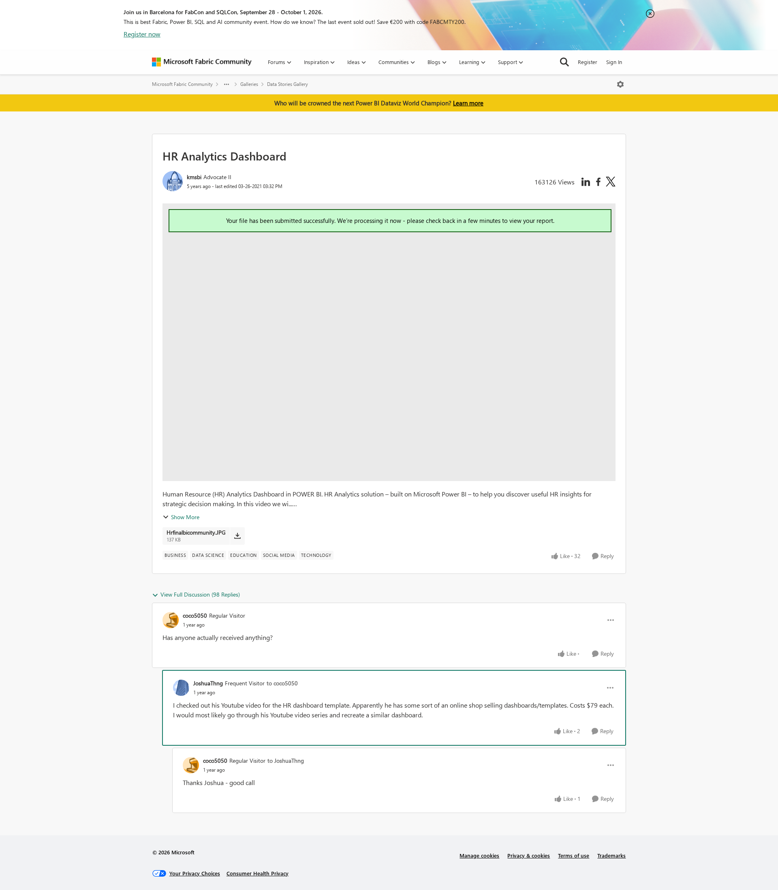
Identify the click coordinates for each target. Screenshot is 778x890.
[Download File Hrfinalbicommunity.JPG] (237, 535)
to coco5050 (282, 683)
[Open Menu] (620, 84)
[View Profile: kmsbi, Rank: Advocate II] (172, 181)
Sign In (614, 61)
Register (587, 61)
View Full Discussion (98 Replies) (200, 594)
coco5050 (195, 615)
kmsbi (194, 177)
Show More (185, 517)
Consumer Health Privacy (258, 873)
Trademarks (611, 855)
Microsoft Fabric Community (182, 84)
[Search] (564, 62)
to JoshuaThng (285, 760)
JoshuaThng (208, 683)
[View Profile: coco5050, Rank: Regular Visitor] (170, 620)
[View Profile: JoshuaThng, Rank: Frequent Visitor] (181, 688)
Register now (142, 34)
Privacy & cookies (528, 855)
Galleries (249, 84)
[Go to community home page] (202, 62)
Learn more (468, 103)
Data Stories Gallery (287, 84)
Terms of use (573, 855)
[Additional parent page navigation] (226, 84)
